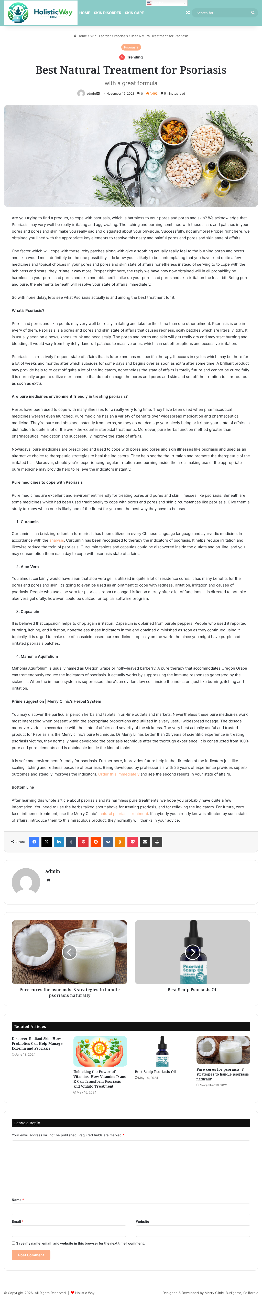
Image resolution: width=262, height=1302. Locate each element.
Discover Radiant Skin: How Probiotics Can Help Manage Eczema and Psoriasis (37, 1043)
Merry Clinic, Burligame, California (231, 1293)
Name (18, 1200)
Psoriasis (121, 36)
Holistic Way (84, 1293)
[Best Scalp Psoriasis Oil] (162, 1051)
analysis (56, 540)
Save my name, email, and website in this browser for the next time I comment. (80, 1243)
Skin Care (134, 13)
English (157, 3)
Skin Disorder (107, 13)
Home (84, 13)
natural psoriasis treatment (124, 813)
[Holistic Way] (41, 13)
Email (18, 1221)
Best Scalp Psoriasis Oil (155, 1071)
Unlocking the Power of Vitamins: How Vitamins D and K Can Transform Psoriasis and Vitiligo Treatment (99, 1079)
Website (142, 1221)
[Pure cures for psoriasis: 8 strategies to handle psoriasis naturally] (223, 1050)
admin (91, 93)
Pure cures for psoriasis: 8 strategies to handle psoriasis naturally (222, 1074)
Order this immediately (119, 774)
